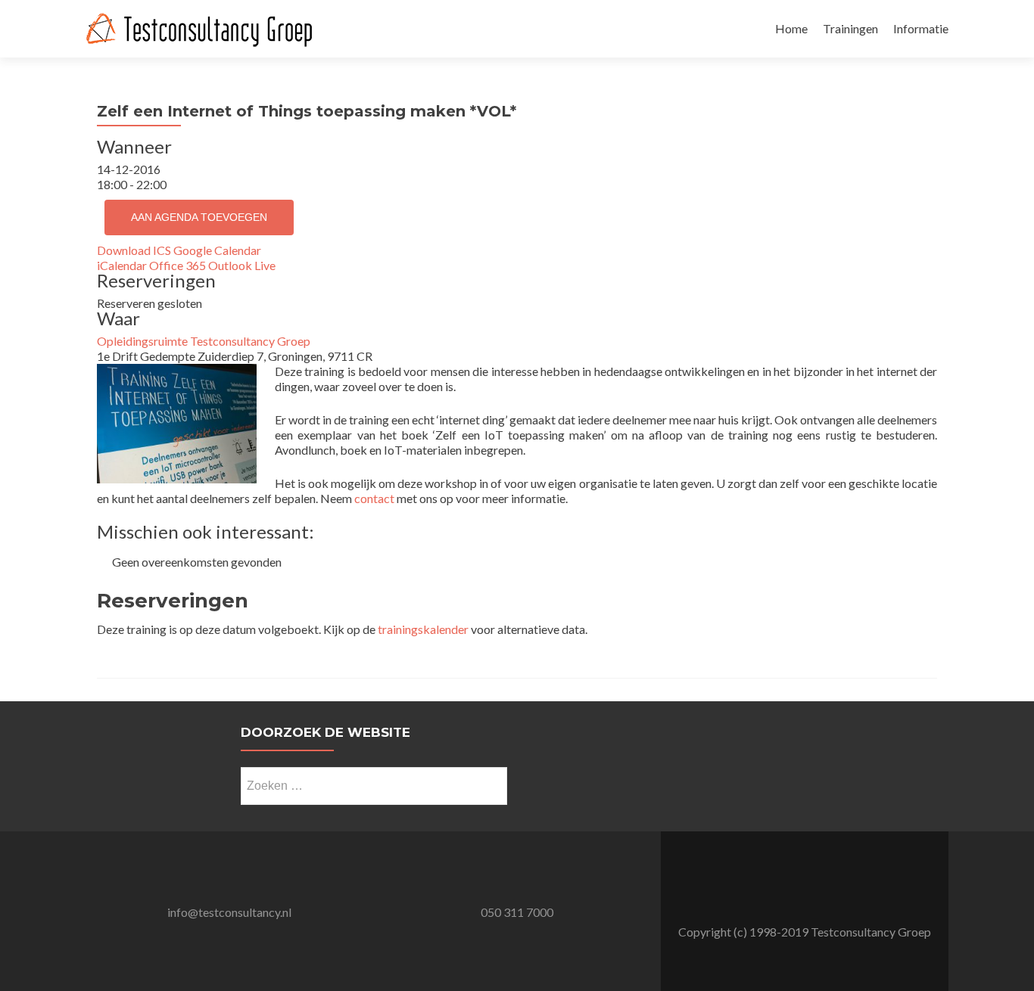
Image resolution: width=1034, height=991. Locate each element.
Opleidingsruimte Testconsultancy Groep (203, 341)
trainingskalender (423, 629)
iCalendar (122, 265)
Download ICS (134, 250)
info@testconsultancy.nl (229, 912)
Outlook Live (242, 265)
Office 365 (177, 265)
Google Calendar (217, 250)
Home (791, 28)
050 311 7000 (517, 912)
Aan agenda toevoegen (199, 217)
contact (374, 498)
